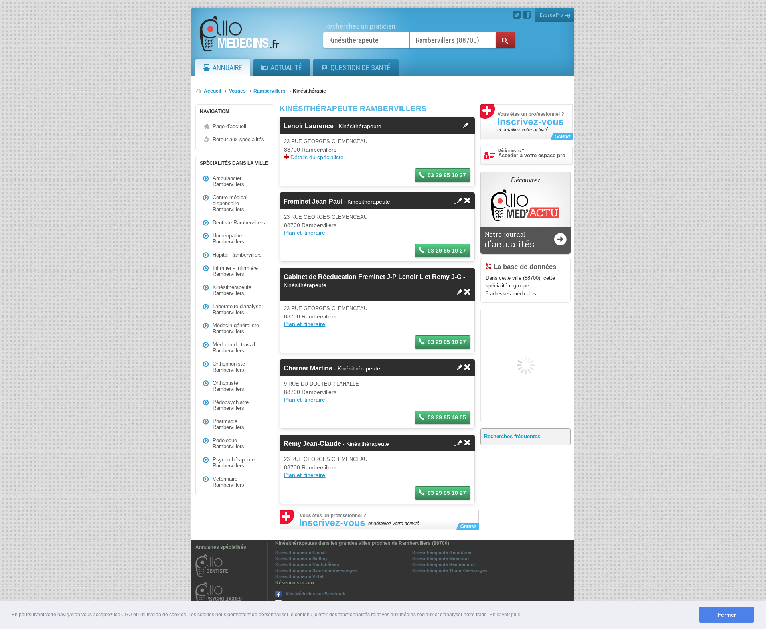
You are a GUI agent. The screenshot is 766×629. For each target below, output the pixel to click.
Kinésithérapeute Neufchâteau (307, 564)
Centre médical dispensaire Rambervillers (230, 203)
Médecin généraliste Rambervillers (236, 328)
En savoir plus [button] (505, 614)
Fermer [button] (726, 614)
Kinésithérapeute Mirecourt (440, 558)
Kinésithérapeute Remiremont (443, 564)
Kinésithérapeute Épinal (300, 552)
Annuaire (227, 67)
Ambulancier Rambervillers (228, 181)
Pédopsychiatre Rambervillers (231, 405)
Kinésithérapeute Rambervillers (232, 290)
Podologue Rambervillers (228, 443)
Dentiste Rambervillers (239, 222)
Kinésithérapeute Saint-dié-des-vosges (316, 570)
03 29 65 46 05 (447, 417)
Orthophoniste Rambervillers (229, 367)
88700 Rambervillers (310, 149)
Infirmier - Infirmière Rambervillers (235, 271)
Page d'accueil (229, 126)
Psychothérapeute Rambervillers (234, 463)
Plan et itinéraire (304, 232)
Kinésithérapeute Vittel (299, 576)
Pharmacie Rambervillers (228, 424)
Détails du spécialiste (316, 157)
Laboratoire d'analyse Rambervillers (237, 309)
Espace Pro (551, 15)
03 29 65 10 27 (447, 175)
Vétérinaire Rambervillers (228, 482)
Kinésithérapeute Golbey (301, 558)
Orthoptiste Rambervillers (228, 386)
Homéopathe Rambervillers (228, 239)
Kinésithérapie (309, 91)
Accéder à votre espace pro (531, 153)
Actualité (286, 67)
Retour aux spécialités (238, 139)
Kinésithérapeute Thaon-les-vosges (449, 570)
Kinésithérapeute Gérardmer (442, 552)
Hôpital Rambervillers (237, 255)
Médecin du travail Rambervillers (234, 348)
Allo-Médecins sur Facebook (315, 593)
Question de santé (360, 67)
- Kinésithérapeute (332, 126)
